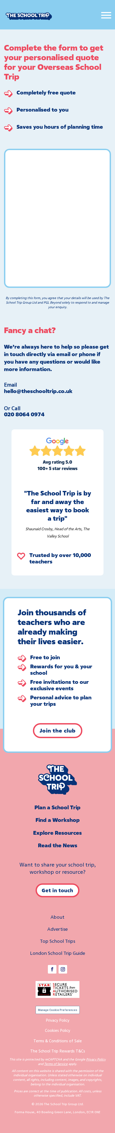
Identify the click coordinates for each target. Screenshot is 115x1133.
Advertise (57, 929)
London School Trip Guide (57, 953)
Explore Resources (57, 832)
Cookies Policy (57, 1030)
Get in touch (57, 890)
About (57, 917)
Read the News (57, 845)
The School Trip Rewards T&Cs (57, 1051)
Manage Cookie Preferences (57, 1010)
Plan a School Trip (57, 807)
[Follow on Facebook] (52, 969)
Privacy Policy (57, 1020)
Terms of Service (56, 1064)
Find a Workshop (58, 819)
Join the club (58, 730)
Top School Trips (57, 941)
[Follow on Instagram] (63, 969)
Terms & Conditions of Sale (57, 1040)
